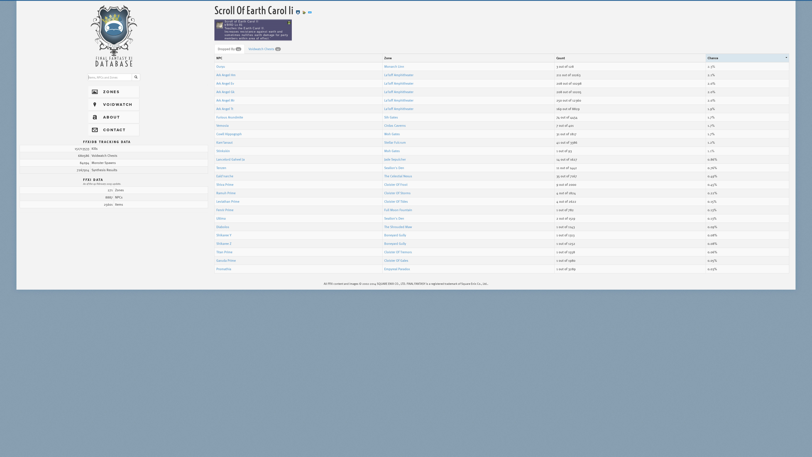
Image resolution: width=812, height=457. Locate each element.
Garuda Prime (226, 260)
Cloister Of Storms (397, 192)
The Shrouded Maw (398, 226)
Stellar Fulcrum (395, 142)
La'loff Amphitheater (398, 74)
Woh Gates (392, 133)
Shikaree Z (223, 243)
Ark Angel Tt (224, 108)
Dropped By (229, 48)
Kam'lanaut (224, 142)
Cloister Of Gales (396, 260)
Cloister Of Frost (395, 184)
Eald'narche (224, 176)
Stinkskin (223, 150)
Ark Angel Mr (225, 100)
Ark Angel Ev (225, 83)
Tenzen (221, 167)
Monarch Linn (394, 66)
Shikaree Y (223, 235)
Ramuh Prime (226, 192)
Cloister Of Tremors (398, 252)
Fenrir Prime (224, 209)
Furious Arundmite (229, 117)
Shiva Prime (224, 184)
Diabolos (222, 226)
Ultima (221, 218)
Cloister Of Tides (396, 201)
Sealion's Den (394, 167)
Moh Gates (392, 150)
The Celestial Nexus (398, 176)
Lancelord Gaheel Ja (230, 159)
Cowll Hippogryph (229, 133)
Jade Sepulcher (395, 159)
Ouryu (220, 66)
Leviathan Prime (227, 201)
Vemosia (222, 125)
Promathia (223, 268)
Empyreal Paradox (397, 268)
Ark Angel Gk (225, 91)
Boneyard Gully (395, 235)
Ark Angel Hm (226, 74)
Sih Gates (391, 117)
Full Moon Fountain (398, 209)
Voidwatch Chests (263, 48)
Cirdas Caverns (395, 125)
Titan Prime (224, 252)
